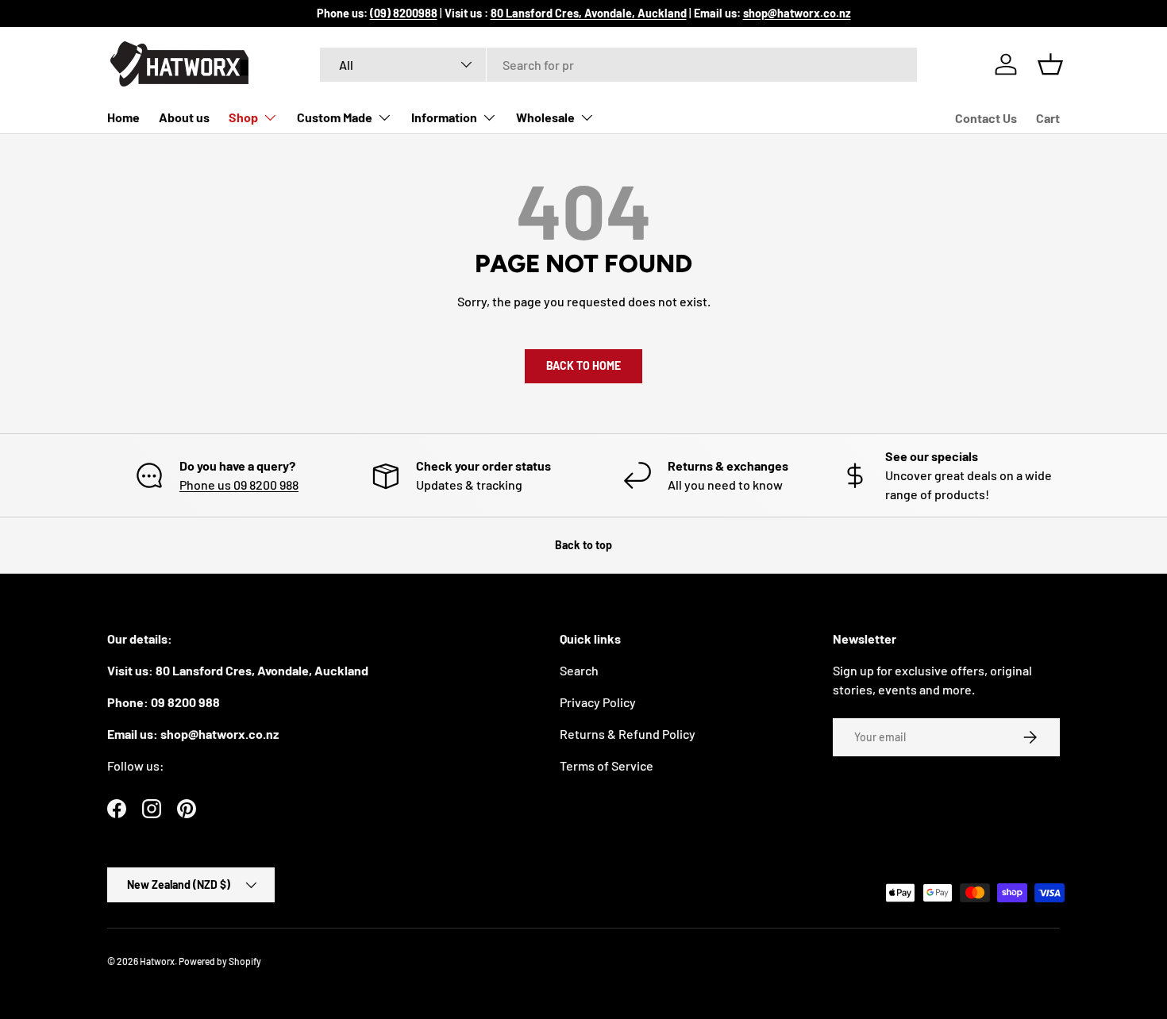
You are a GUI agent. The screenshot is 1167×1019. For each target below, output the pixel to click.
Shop (243, 117)
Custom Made (334, 117)
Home (123, 117)
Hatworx (157, 961)
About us (184, 117)
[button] (1050, 64)
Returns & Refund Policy (627, 733)
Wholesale (545, 117)
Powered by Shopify (220, 961)
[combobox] (619, 65)
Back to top (583, 545)
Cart (1048, 117)
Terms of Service (606, 765)
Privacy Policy (598, 701)
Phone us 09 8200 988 (238, 484)
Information (444, 117)
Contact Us (986, 117)
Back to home (583, 365)
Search (579, 670)
